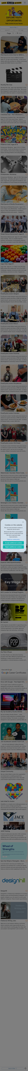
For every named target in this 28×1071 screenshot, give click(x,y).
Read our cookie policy (13, 539)
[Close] (23, 522)
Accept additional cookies (13, 543)
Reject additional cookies (13, 547)
